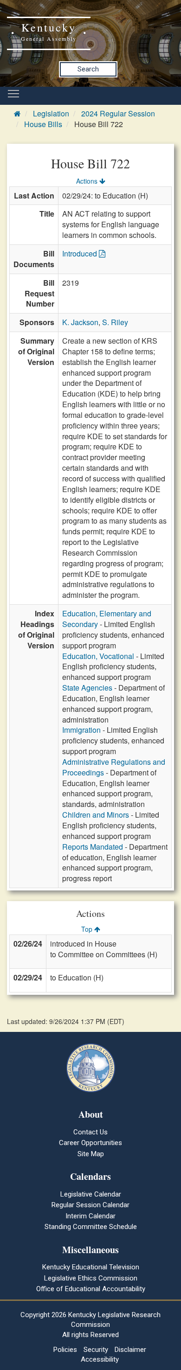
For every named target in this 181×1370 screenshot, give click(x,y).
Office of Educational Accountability (90, 1289)
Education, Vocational (98, 656)
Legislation (51, 113)
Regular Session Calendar (90, 1205)
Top (87, 929)
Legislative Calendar (90, 1194)
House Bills (43, 124)
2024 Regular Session (118, 113)
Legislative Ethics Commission (90, 1278)
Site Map (91, 1154)
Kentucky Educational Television (90, 1267)
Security (96, 1349)
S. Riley (115, 322)
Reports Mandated (92, 846)
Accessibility (100, 1359)
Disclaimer (130, 1349)
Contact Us (90, 1132)
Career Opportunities (90, 1143)
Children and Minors (95, 814)
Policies (65, 1349)
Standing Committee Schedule (91, 1227)
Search (88, 69)
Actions (87, 181)
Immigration (81, 729)
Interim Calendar (90, 1216)
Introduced (80, 253)
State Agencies (87, 687)
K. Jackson (80, 322)
